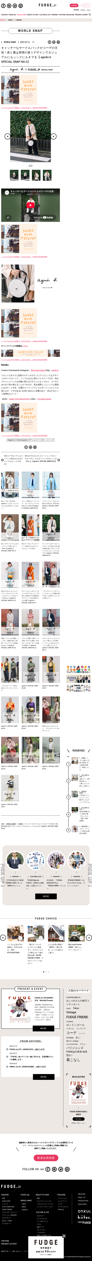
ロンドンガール (75, 1025)
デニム (82, 1044)
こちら (25, 346)
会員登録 (74, 5)
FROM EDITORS (83, 1201)
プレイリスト (41, 1230)
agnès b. (55, 370)
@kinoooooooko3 (38, 370)
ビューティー (62, 1201)
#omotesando (22, 440)
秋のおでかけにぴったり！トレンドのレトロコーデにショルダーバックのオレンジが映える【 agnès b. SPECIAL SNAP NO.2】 (41, 459)
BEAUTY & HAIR (32, 15)
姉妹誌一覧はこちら (78, 1123)
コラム (39, 1224)
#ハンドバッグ (48, 440)
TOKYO (2, 20)
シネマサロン (41, 1233)
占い (78, 1037)
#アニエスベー (34, 440)
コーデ (71, 1032)
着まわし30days (72, 1041)
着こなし (73, 1059)
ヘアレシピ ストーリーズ (45, 1204)
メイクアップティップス (45, 1207)
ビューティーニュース (44, 1201)
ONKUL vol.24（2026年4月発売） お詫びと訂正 (27, 1066)
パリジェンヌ (75, 1048)
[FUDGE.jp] (47, 5)
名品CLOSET (6, 1201)
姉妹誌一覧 (81, 1197)
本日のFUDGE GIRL (72, 1044)
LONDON (19, 20)
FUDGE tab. (12, 15)
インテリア (81, 1028)
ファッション (62, 1198)
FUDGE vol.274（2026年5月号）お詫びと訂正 (27, 1049)
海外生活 (61, 1209)
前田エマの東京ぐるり (44, 1235)
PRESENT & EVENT (81, 15)
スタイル (70, 1028)
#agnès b (11, 440)
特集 (3, 1198)
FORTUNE (62, 15)
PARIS (10, 20)
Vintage (71, 1012)
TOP (2, 824)
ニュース (5, 1204)
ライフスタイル (42, 1218)
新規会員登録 (46, 1158)
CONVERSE (69, 1022)
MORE (43, 1028)
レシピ (60, 1204)
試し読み (78, 1119)
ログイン (86, 5)
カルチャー (40, 1216)
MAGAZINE (70, 15)
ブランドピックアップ (9, 1212)
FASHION (4, 15)
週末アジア (40, 1227)
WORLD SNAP (22, 15)
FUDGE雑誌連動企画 (73, 997)
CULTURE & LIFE (44, 15)
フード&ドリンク (42, 1221)
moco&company (44, 399)
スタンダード (6, 1218)
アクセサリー (6, 1223)
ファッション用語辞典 (9, 1215)
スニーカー (82, 1033)
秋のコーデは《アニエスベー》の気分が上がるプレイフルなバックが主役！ (13, 460)
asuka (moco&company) (20, 399)
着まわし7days (7, 1221)
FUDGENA (54, 15)
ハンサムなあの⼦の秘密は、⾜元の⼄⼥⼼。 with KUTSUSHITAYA (24, 108)
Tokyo (76, 1008)
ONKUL (68, 1008)
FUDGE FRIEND (77, 1017)
